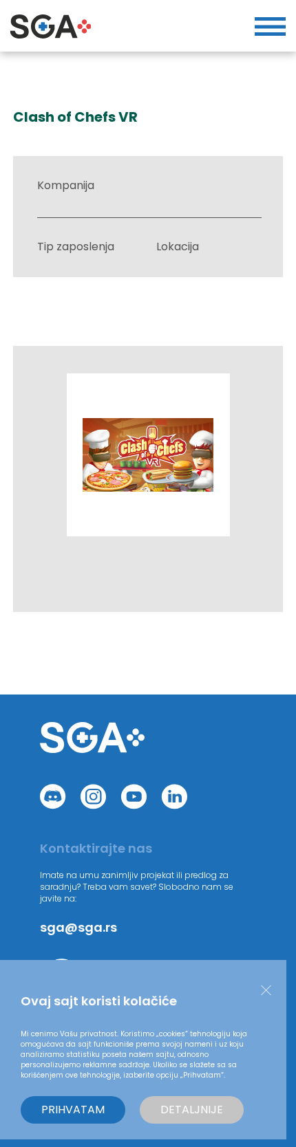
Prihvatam (73, 1109)
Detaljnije (191, 1109)
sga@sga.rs (78, 927)
